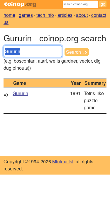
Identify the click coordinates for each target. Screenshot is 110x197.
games (26, 15)
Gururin (20, 93)
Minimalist (62, 161)
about (82, 15)
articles (64, 15)
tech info (45, 15)
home (9, 15)
